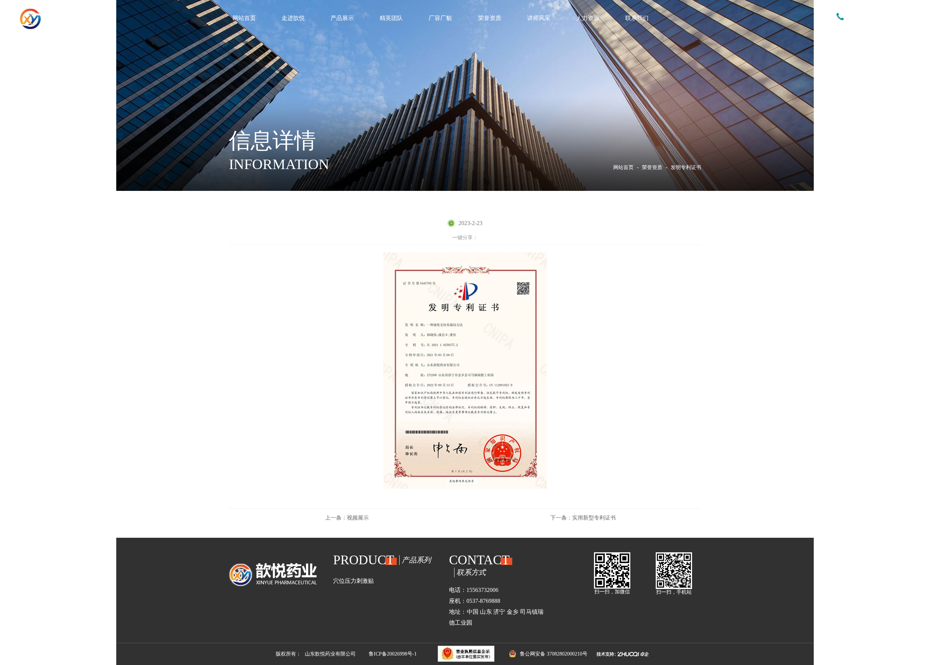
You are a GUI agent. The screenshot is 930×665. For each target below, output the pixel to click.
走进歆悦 (293, 18)
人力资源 (587, 18)
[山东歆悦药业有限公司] (63, 19)
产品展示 (342, 18)
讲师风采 (538, 18)
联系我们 (636, 18)
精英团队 (391, 18)
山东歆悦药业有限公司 (330, 654)
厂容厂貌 (440, 18)
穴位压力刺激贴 (353, 581)
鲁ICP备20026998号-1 (393, 654)
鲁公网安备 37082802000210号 (553, 654)
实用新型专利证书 (583, 518)
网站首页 (244, 18)
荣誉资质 (489, 18)
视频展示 (347, 518)
